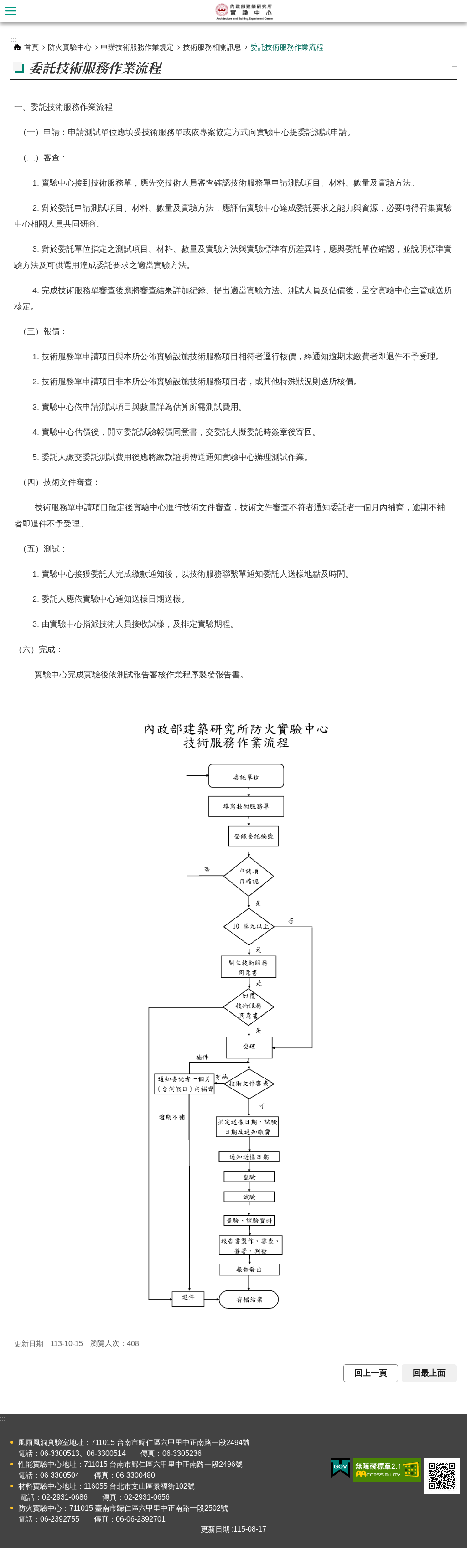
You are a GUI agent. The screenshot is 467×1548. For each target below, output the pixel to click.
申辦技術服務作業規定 (137, 47)
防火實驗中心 (70, 47)
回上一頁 (370, 1373)
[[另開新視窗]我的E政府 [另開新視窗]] (340, 1468)
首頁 (31, 47)
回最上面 (429, 1373)
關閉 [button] (11, 11)
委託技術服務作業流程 (286, 47)
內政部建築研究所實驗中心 (244, 11)
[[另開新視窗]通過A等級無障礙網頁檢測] (387, 1470)
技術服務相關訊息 (212, 47)
